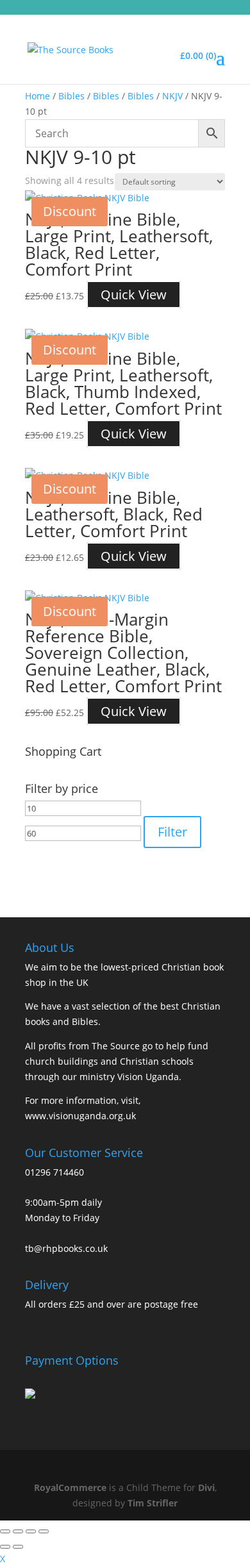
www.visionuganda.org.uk (80, 1116)
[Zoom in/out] (5, 1531)
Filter (172, 831)
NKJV (172, 96)
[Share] (31, 1531)
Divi (206, 1487)
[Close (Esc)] (43, 1531)
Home (37, 96)
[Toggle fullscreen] (18, 1531)
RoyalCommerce (70, 1487)
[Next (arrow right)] (18, 1547)
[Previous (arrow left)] (5, 1547)
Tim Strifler (153, 1503)
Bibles (71, 96)
